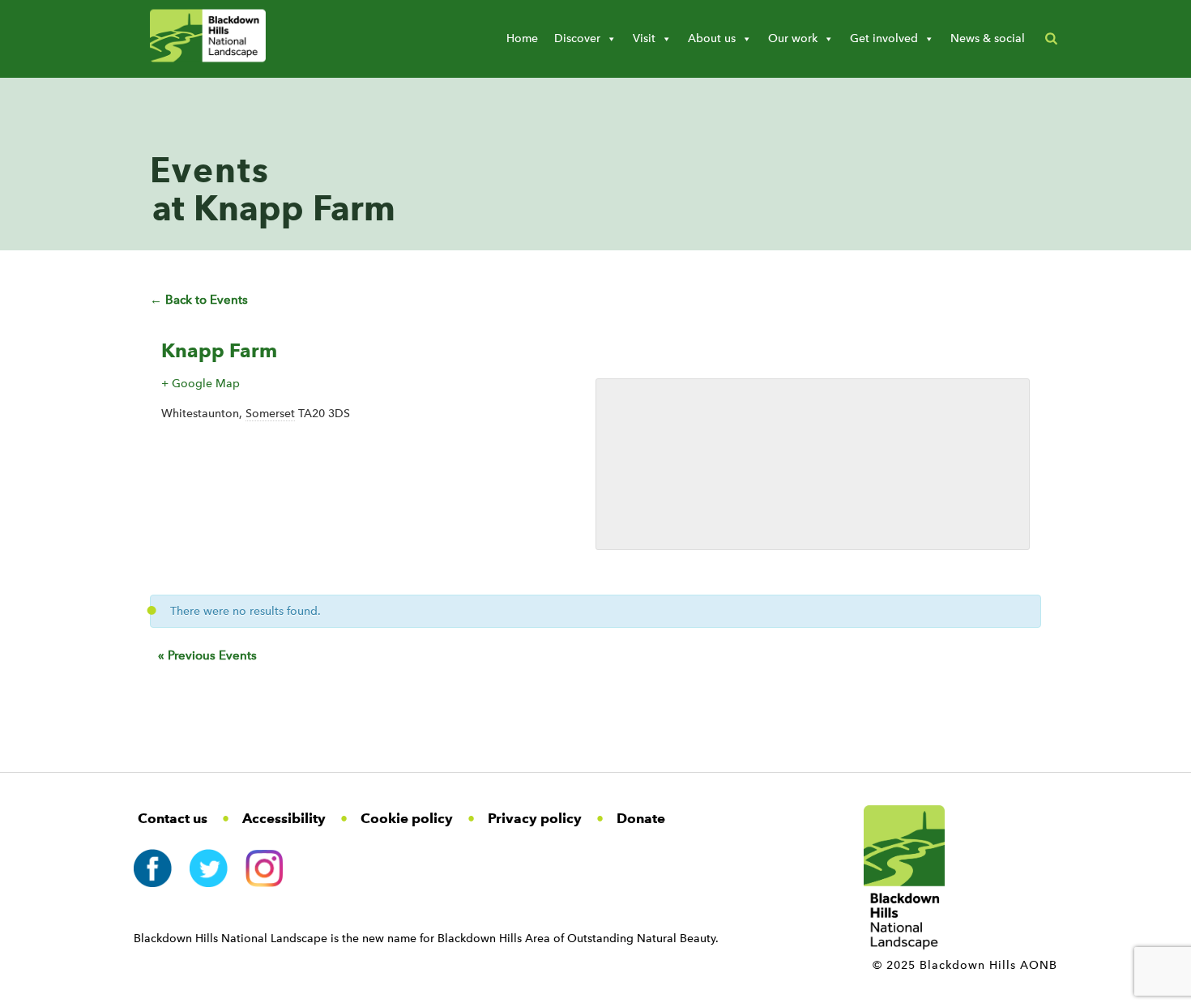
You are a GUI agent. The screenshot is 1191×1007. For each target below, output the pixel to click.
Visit (644, 38)
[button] (1051, 39)
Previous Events (207, 655)
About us (712, 38)
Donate (641, 818)
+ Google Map (200, 383)
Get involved (884, 38)
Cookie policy (407, 818)
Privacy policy (535, 818)
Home (522, 38)
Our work (792, 38)
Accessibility (284, 818)
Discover (577, 38)
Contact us (172, 818)
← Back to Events (199, 299)
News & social (987, 38)
